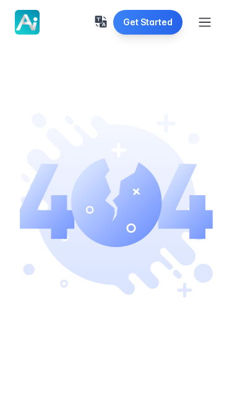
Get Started (148, 22)
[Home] (27, 22)
